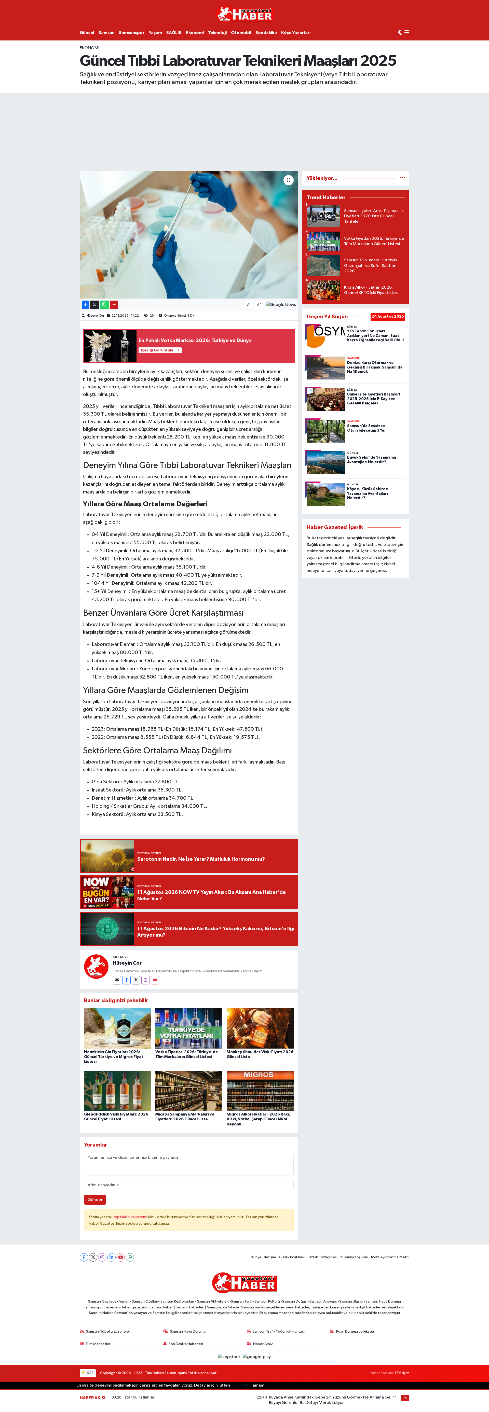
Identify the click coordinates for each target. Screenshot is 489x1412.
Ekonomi (195, 33)
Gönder (95, 1200)
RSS (90, 1373)
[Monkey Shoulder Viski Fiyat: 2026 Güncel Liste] (260, 1028)
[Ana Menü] (406, 32)
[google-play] (257, 1357)
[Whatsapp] (130, 1257)
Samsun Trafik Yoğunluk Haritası (279, 1331)
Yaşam (155, 33)
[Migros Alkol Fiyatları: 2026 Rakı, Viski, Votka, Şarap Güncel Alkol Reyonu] (260, 1091)
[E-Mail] (117, 980)
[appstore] (229, 1357)
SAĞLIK (174, 33)
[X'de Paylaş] (94, 305)
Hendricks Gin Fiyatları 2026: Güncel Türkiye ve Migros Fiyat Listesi (113, 1057)
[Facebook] (126, 980)
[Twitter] (136, 980)
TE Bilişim (402, 1373)
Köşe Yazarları (296, 33)
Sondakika (266, 33)
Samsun (107, 33)
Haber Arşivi (263, 1344)
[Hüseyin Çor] (96, 966)
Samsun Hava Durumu (188, 1331)
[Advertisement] (244, 130)
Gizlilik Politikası (292, 1257)
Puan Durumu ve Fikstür (355, 1331)
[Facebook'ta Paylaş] (85, 305)
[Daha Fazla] (114, 305)
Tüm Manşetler (98, 1344)
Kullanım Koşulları (354, 1257)
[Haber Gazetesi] (245, 13)
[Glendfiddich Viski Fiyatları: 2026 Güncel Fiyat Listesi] (117, 1091)
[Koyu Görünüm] (400, 33)
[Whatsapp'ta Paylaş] (104, 305)
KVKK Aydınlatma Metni (390, 1257)
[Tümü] (402, 178)
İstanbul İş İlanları (139, 1397)
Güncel (87, 33)
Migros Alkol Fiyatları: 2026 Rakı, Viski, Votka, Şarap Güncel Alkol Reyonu (258, 1119)
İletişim (270, 1257)
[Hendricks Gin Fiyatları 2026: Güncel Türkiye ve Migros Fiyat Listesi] (117, 1028)
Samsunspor (131, 33)
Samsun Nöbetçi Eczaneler (108, 1331)
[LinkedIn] (111, 1257)
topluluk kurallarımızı (130, 1217)
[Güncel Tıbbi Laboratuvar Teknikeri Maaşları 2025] (189, 235)
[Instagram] (145, 980)
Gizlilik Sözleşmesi (322, 1257)
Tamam (257, 1385)
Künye (256, 1257)
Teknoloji (217, 33)
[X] (93, 1257)
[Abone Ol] (281, 305)
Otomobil (241, 33)
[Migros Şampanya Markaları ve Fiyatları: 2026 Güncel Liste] (188, 1091)
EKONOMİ (89, 48)
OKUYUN (239, 1385)
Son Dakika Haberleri (186, 1344)
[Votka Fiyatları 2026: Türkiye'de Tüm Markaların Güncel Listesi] (188, 1028)
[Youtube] (155, 980)
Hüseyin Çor (95, 315)
